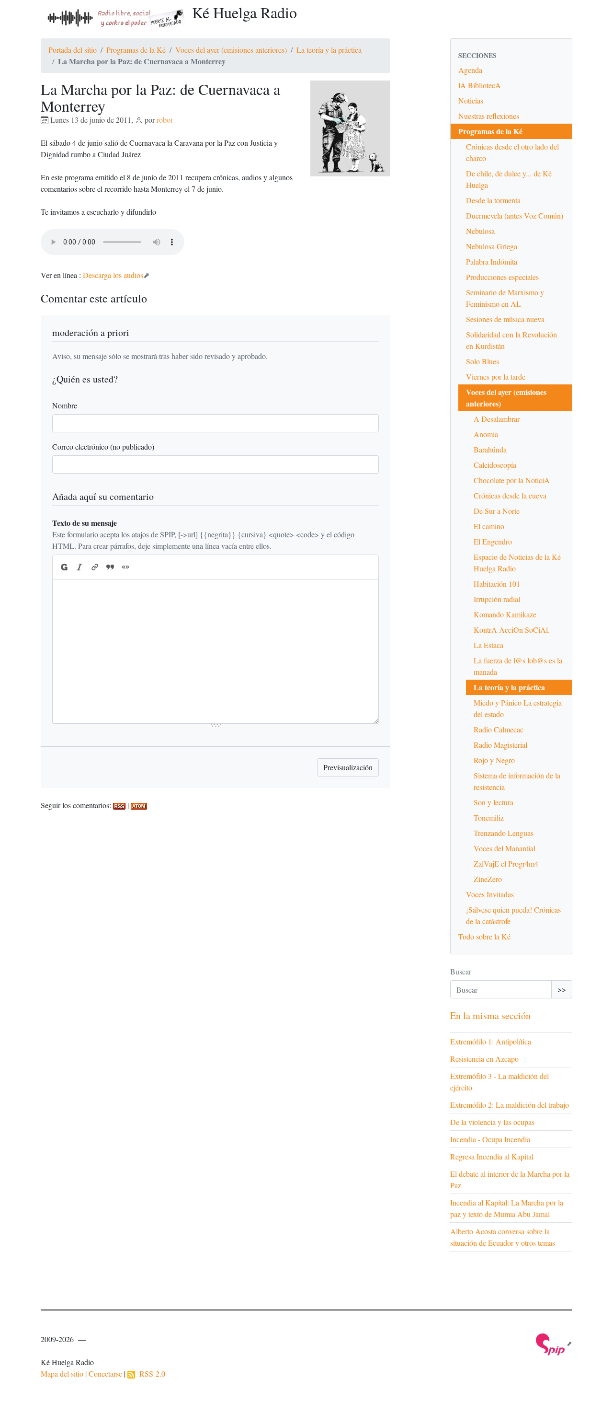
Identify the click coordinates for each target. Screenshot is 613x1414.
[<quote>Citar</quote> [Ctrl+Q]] (110, 567)
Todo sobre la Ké (484, 936)
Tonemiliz (489, 817)
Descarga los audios (113, 275)
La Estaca (488, 645)
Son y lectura (493, 802)
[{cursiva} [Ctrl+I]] (79, 567)
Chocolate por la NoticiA (512, 480)
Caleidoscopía (495, 465)
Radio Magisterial (500, 745)
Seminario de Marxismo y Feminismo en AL (505, 298)
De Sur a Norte (497, 511)
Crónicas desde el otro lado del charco (512, 152)
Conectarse (105, 1373)
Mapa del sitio (62, 1373)
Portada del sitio (72, 50)
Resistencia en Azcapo (484, 1059)
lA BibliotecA (479, 85)
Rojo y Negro (494, 760)
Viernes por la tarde (495, 376)
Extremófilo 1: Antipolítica (490, 1041)
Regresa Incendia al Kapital (492, 1156)
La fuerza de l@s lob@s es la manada (518, 666)
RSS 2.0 (150, 1373)
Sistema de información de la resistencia (517, 781)
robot (164, 120)
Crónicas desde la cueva (510, 495)
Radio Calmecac (498, 729)
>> (561, 989)
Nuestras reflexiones (488, 116)
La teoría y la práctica (329, 50)
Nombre (64, 405)
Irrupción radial (497, 599)
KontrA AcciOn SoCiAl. (512, 630)
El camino (489, 526)
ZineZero (488, 879)
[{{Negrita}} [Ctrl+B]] (64, 567)
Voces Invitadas (490, 894)
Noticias (470, 100)
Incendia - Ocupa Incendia (490, 1139)
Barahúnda (490, 449)
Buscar (460, 971)
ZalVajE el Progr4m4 (506, 863)
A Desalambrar (497, 419)
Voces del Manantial (504, 848)
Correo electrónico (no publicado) (103, 446)
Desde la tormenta (493, 200)
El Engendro (493, 541)
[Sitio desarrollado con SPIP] (554, 1343)
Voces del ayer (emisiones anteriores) (231, 50)
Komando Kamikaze (505, 614)
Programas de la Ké (136, 50)
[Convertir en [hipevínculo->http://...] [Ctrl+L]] (94, 567)
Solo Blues (482, 361)
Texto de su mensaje (84, 522)
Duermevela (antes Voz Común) (514, 215)
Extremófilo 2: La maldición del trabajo (509, 1105)
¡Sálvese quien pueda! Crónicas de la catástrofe (513, 915)
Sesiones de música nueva (505, 319)
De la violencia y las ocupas (492, 1122)
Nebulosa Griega (491, 246)
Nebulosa (480, 231)
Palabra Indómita (491, 261)
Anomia (486, 434)
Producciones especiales (502, 277)
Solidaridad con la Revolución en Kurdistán (511, 340)
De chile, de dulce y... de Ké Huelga (509, 179)
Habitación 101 (497, 584)
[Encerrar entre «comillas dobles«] (125, 567)
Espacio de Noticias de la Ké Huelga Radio (517, 562)
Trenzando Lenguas (504, 833)
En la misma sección (490, 1015)
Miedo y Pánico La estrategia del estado (518, 708)
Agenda (470, 70)
